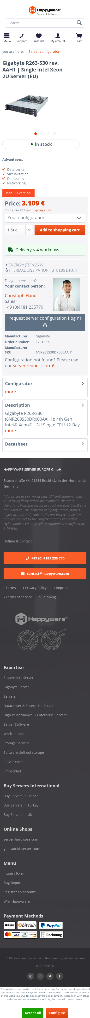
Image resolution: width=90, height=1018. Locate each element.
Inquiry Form (14, 873)
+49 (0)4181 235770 (24, 307)
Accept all (33, 1013)
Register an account (20, 892)
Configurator (18, 383)
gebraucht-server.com (21, 848)
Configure (57, 1013)
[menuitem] (45, 23)
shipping (48, 965)
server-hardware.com (21, 839)
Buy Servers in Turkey (21, 805)
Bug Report (13, 882)
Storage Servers (16, 743)
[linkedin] (40, 976)
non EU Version (18, 193)
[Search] (79, 23)
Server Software (16, 724)
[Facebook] (59, 976)
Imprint (61, 587)
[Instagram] (30, 976)
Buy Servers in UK (18, 814)
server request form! (33, 365)
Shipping (48, 597)
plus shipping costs (38, 210)
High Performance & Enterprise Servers (35, 715)
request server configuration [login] (45, 318)
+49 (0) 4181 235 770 (48, 558)
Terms (10, 587)
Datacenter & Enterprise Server (29, 705)
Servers (10, 696)
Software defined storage (24, 752)
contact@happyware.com (48, 573)
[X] (50, 976)
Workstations (14, 733)
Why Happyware (17, 901)
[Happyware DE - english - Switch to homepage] (45, 11)
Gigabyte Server (16, 687)
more (10, 391)
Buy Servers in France (21, 796)
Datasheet (16, 444)
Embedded (12, 771)
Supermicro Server (19, 677)
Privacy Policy (35, 587)
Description (17, 405)
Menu (7, 40)
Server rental (14, 761)
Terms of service (18, 597)
